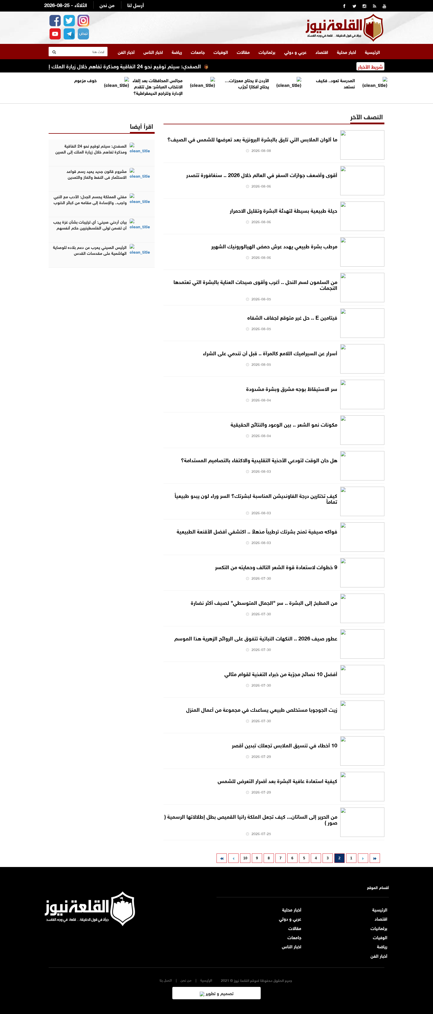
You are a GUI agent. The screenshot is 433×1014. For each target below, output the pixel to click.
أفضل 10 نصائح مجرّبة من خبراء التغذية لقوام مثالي (280, 673)
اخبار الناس (153, 51)
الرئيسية (372, 51)
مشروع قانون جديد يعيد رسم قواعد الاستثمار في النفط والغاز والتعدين (97, 174)
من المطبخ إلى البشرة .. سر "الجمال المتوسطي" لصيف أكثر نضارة (264, 602)
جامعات (198, 51)
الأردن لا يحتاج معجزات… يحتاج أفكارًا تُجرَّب (247, 83)
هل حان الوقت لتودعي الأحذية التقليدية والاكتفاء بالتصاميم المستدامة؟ (259, 459)
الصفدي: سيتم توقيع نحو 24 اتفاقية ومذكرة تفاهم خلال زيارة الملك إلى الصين (130, 65)
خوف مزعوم (85, 80)
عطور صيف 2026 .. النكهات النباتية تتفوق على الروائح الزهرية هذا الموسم (255, 638)
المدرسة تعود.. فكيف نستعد (335, 83)
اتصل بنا (166, 979)
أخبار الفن (126, 51)
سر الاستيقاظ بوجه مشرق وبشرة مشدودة (291, 388)
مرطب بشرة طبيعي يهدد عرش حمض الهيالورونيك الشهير (274, 245)
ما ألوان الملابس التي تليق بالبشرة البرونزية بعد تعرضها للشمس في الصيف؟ (252, 138)
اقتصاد (321, 51)
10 (245, 858)
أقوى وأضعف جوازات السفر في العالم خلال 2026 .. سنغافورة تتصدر (261, 174)
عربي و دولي (295, 51)
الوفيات (221, 51)
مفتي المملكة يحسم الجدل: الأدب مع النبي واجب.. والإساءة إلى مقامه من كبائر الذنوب (90, 199)
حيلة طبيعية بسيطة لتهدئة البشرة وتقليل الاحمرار (283, 210)
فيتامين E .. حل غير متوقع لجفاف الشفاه (292, 317)
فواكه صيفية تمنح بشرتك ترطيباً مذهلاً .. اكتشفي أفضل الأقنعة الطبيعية (257, 531)
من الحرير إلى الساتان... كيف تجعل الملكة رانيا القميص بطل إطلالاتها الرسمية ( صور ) (250, 819)
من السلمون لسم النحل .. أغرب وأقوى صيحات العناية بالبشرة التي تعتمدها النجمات (255, 284)
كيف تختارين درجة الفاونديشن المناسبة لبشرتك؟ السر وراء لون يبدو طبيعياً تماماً (256, 498)
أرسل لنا (135, 4)
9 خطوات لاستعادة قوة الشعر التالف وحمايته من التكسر (276, 566)
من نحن (107, 4)
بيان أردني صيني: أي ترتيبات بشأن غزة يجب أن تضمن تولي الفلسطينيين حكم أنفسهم (90, 224)
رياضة (177, 51)
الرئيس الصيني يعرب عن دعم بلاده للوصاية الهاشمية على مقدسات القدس (90, 250)
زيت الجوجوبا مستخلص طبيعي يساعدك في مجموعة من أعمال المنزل (261, 709)
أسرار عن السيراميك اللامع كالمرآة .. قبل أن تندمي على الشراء (270, 352)
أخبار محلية (346, 51)
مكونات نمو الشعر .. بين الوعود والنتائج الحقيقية (284, 424)
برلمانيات (267, 51)
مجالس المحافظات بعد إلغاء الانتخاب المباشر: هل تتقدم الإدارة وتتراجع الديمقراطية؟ (158, 86)
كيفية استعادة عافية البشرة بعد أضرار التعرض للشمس (277, 780)
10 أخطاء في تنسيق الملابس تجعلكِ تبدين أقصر (284, 744)
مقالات (243, 51)
